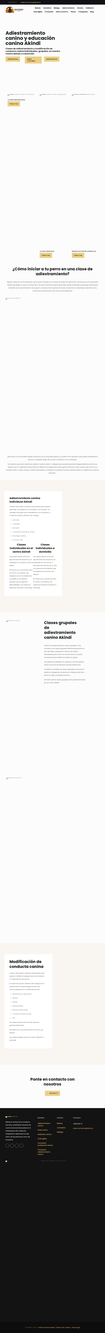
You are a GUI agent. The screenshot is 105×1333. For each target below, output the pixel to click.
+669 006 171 (77, 1124)
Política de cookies (63, 1327)
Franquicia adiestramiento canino (44, 1152)
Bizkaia (60, 1123)
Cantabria (61, 1128)
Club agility (42, 1139)
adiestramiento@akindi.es (83, 1128)
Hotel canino (43, 1130)
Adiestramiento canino (44, 1124)
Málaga (60, 1132)
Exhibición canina (44, 1134)
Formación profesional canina (45, 1144)
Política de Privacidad (46, 1327)
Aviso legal (76, 1327)
